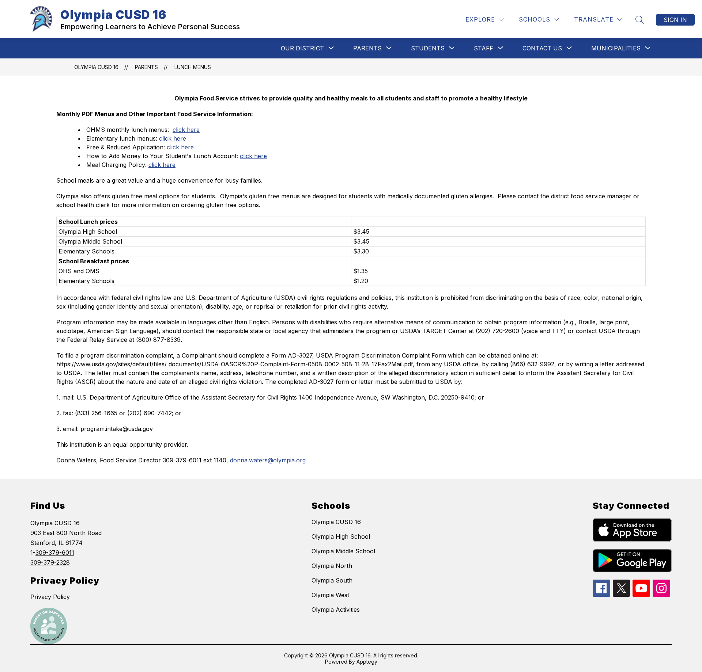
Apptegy (366, 661)
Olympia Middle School (343, 551)
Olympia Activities (336, 609)
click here (186, 129)
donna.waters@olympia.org (268, 460)
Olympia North (332, 565)
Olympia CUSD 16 (96, 67)
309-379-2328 (50, 562)
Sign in (675, 19)
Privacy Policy (50, 596)
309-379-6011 (54, 552)
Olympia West (330, 595)
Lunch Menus (192, 67)
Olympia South (332, 580)
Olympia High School (341, 536)
